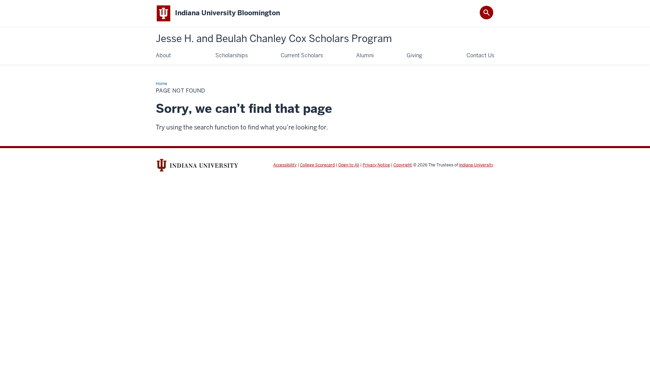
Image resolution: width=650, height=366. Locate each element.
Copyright (402, 165)
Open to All (348, 165)
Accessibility (285, 165)
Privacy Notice (376, 165)
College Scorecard (317, 165)
